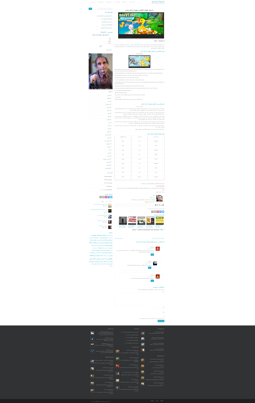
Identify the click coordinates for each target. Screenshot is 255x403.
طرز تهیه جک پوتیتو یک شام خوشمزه (106, 28)
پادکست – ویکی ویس (106, 159)
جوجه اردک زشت (156, 229)
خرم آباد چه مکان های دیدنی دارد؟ (108, 389)
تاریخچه (111, 240)
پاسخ (152, 254)
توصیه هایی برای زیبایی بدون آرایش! (133, 386)
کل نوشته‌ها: (110, 186)
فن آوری (108, 132)
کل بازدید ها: (110, 183)
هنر (109, 150)
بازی (109, 101)
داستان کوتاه (140, 229)
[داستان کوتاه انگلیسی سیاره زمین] (110, 217)
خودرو (109, 113)
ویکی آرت (108, 156)
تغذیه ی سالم (93, 240)
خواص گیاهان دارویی (100, 245)
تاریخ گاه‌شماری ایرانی (104, 240)
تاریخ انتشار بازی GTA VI (103, 226)
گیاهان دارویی (107, 168)
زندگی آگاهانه (97, 401)
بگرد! (90, 9)
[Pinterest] (163, 205)
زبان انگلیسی (105, 255)
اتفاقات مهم (103, 235)
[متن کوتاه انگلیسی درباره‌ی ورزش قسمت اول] (110, 206)
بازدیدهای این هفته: (109, 176)
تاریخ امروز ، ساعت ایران (99, 238)
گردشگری (108, 162)
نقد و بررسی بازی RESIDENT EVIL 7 (107, 344)
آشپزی (109, 95)
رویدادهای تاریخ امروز (108, 253)
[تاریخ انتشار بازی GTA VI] (110, 227)
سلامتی (110, 258)
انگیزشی (91, 235)
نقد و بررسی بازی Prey (110, 350)
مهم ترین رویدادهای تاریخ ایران (105, 261)
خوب (109, 40)
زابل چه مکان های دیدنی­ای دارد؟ (109, 382)
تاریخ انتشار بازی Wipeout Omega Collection (106, 332)
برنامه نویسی (108, 104)
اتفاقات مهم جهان (96, 235)
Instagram (152, 401)
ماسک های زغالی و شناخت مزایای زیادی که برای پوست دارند (130, 372)
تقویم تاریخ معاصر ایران (101, 243)
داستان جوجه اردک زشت (146, 229)
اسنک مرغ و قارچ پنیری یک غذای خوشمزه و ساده (104, 16)
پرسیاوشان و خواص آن (119, 238)
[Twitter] (155, 205)
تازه (106, 201)
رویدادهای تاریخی (98, 253)
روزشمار (107, 250)
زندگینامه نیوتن (137, 45)
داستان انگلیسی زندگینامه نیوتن (102, 220)
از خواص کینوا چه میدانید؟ (134, 379)
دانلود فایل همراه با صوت (160, 186)
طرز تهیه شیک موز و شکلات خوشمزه (159, 383)
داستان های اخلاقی (106, 248)
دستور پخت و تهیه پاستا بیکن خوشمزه (158, 377)
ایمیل (163, 312)
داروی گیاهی (93, 245)
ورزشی (109, 153)
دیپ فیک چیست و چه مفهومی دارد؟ (106, 22)
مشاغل (109, 138)
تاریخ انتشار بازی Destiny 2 (109, 338)
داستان (152, 229)
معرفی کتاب (108, 144)
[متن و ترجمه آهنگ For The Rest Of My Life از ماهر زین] (110, 211)
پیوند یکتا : (134, 229)
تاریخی (97, 240)
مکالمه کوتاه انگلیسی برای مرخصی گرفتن (158, 343)
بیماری (111, 237)
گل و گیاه (108, 165)
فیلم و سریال (108, 135)
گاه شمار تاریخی (102, 264)
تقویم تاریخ (110, 243)
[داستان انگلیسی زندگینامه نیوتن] (110, 222)
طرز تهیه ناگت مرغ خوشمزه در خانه (106, 19)
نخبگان (109, 147)
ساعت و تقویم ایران (98, 255)
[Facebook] (159, 205)
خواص (107, 245)
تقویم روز (94, 243)
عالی (109, 38)
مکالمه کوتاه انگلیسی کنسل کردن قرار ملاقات (158, 337)
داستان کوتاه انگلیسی (95, 248)
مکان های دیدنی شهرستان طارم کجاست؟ (108, 367)
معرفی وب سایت (107, 141)
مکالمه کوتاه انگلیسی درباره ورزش (106, 25)
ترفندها (108, 110)
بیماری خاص (108, 237)
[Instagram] (157, 205)
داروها (109, 116)
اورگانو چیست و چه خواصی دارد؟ (134, 357)
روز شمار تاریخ (102, 250)
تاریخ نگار (91, 238)
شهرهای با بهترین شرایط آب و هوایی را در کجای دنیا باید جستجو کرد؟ (104, 360)
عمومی (109, 128)
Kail (155, 41)
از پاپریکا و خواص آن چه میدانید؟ (133, 365)
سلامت (109, 126)
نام (163, 307)
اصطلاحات (108, 98)
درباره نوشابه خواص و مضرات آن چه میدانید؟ (132, 350)
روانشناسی (108, 119)
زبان (161, 229)
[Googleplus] (161, 205)
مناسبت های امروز (104, 259)
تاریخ (106, 237)
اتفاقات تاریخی (108, 235)
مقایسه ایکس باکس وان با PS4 (158, 238)
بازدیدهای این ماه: (109, 180)
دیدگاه (163, 292)
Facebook (161, 401)
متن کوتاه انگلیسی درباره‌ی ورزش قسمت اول (100, 204)
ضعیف (109, 43)
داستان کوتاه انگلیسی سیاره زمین (102, 215)
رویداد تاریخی (95, 250)
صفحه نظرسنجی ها (109, 50)
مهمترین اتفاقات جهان (95, 259)
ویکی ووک (107, 264)
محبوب (110, 201)
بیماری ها (108, 107)
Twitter (157, 401)
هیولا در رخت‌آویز (129, 45)
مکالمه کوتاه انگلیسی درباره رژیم (159, 349)
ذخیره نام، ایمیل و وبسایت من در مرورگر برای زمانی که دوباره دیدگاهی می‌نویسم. (152, 318)
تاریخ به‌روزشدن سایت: (108, 189)
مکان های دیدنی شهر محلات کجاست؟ (108, 375)
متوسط (109, 41)
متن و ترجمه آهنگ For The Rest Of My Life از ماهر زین (98, 210)
